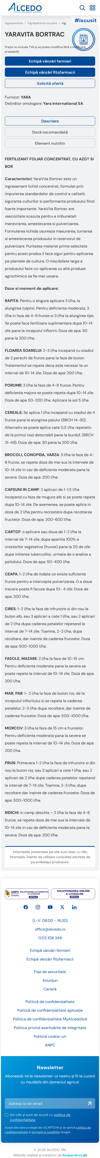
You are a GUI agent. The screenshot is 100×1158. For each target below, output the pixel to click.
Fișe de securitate (50, 971)
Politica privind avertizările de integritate (50, 1027)
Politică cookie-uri (50, 1036)
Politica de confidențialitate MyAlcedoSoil (50, 1019)
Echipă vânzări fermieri (50, 61)
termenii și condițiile (46, 1132)
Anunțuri (50, 980)
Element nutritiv (50, 143)
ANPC (50, 1045)
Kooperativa (72, 1155)
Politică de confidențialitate (50, 1001)
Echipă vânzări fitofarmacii (50, 72)
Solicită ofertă (50, 83)
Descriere (50, 121)
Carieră (50, 989)
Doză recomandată (50, 132)
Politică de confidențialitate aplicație (50, 1010)
